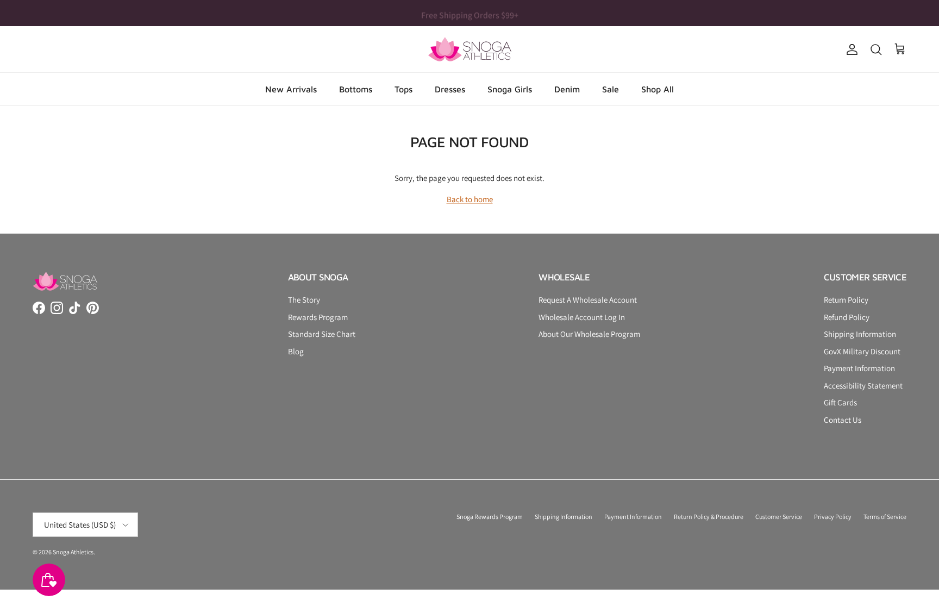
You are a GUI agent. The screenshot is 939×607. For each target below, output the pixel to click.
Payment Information (859, 368)
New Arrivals (291, 89)
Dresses (450, 89)
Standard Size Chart (321, 334)
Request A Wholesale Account (588, 300)
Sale (610, 89)
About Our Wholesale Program (589, 334)
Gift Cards (840, 402)
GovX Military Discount (862, 351)
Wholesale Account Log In (582, 317)
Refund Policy (846, 317)
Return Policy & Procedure (708, 516)
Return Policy (846, 300)
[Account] (850, 49)
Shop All (657, 89)
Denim (567, 89)
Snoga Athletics (73, 552)
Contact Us (842, 420)
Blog (296, 351)
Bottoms (355, 89)
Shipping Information (860, 334)
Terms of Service (884, 516)
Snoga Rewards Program (489, 516)
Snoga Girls (509, 89)
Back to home (470, 199)
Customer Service (778, 516)
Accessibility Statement (863, 385)
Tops (403, 89)
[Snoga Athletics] (470, 49)
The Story (304, 300)
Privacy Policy (833, 516)
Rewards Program (318, 317)
